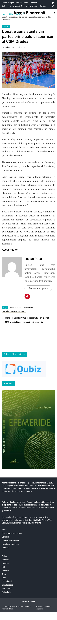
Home (4, 3)
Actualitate (6, 592)
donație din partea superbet (14, 311)
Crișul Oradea (7, 585)
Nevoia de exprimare (29, 6)
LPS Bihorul (7, 581)
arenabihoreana (30, 308)
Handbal (5, 563)
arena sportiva (15, 308)
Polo (4, 567)
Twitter (32, 601)
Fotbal (4, 556)
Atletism (5, 570)
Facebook (25, 601)
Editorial (33, 3)
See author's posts (38, 288)
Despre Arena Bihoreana (18, 3)
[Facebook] (53, 3)
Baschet (6, 26)
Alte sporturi (7, 588)
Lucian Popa (9, 47)
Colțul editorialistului (11, 6)
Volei (4, 578)
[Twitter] (53, 6)
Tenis (4, 574)
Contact (43, 6)
